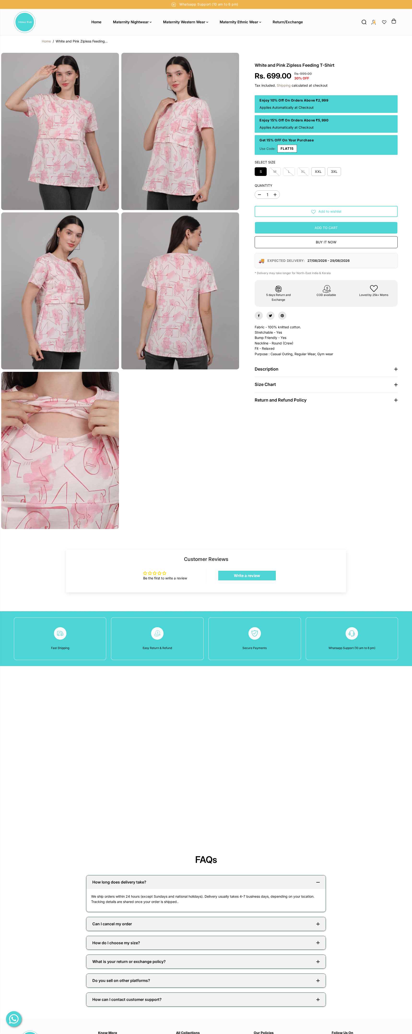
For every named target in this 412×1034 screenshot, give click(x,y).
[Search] (364, 22)
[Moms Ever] (24, 22)
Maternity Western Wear (184, 22)
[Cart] (393, 21)
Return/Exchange (288, 22)
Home (96, 22)
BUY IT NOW (326, 242)
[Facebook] (259, 316)
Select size (265, 162)
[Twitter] (270, 316)
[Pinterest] (282, 316)
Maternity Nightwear (131, 22)
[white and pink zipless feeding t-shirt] (60, 131)
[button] (287, 148)
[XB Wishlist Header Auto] (384, 22)
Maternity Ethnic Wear (239, 22)
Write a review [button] (247, 575)
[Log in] (373, 22)
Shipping (284, 85)
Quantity (263, 185)
